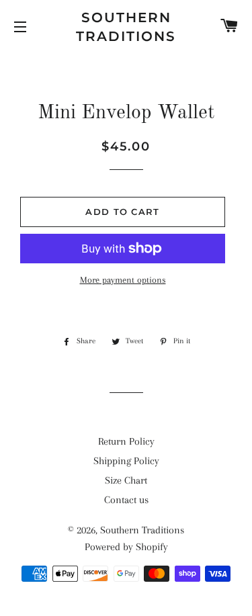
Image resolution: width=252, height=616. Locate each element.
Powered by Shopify (126, 547)
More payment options (123, 280)
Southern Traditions (126, 26)
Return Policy (126, 441)
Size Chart (126, 480)
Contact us (126, 500)
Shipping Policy (126, 461)
